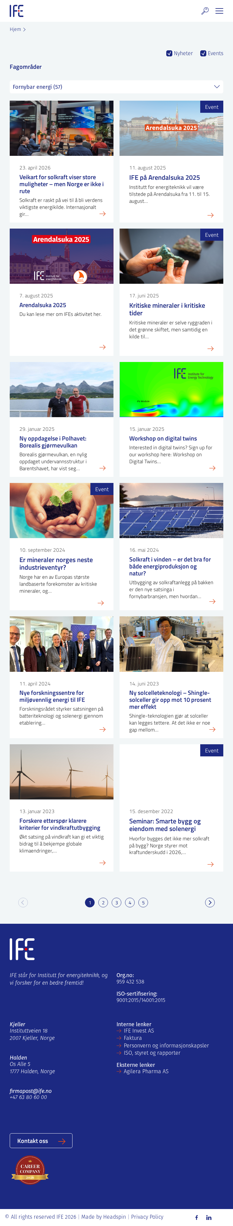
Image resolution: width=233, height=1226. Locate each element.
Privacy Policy (147, 1217)
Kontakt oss (32, 1140)
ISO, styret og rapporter (152, 1053)
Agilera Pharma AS (146, 1072)
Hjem (15, 29)
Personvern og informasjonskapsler (166, 1046)
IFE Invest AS (139, 1031)
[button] (205, 11)
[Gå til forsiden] (16, 11)
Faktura (133, 1038)
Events (214, 54)
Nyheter (182, 54)
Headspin (114, 1217)
